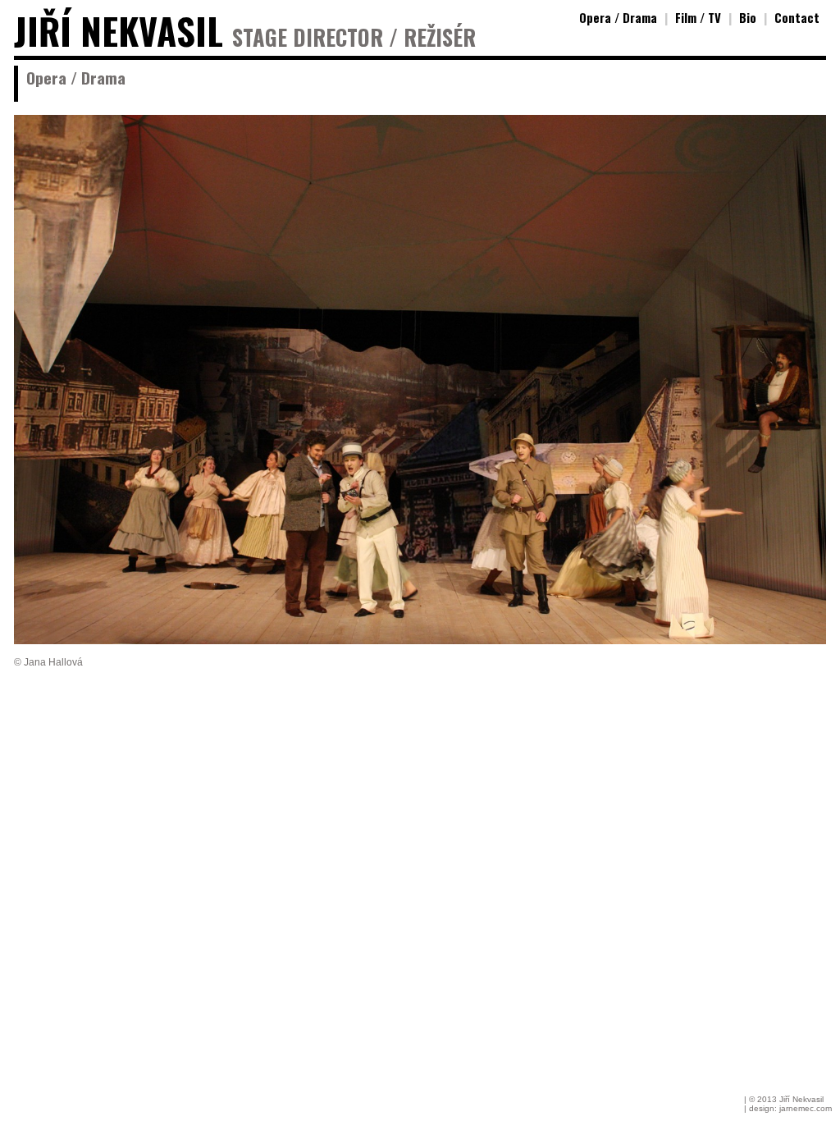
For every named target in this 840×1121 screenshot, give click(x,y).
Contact (796, 17)
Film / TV (698, 17)
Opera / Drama (618, 17)
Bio (747, 17)
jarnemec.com (805, 1108)
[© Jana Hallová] (420, 640)
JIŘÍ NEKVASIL (118, 30)
